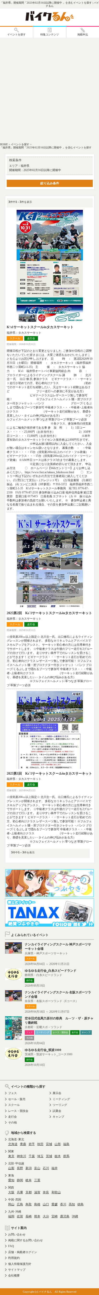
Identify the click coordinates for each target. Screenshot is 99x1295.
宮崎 (54, 1216)
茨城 (49, 1156)
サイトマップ (16, 1269)
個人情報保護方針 (19, 1264)
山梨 (11, 1168)
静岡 (20, 1180)
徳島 (80, 1204)
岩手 (32, 1144)
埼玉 (40, 1156)
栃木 (58, 1156)
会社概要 (14, 1275)
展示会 (57, 1093)
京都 (28, 1192)
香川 (63, 1204)
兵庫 (20, 1192)
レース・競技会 (18, 1111)
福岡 (11, 1216)
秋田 (40, 1144)
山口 (46, 1204)
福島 (66, 1144)
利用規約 (14, 1258)
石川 (46, 1168)
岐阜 (28, 1180)
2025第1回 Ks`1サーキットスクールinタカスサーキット (49, 773)
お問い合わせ (16, 1234)
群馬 (66, 1156)
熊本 (37, 1216)
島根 (37, 1204)
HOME (4, 144)
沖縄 (75, 1216)
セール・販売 (16, 1099)
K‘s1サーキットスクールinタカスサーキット (40, 327)
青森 (23, 1144)
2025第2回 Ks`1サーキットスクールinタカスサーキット (49, 613)
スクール (14, 1105)
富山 (37, 1168)
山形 (58, 1144)
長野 (20, 1168)
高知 (72, 1204)
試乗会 (57, 1111)
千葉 (32, 1156)
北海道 (13, 1144)
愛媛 (54, 1204)
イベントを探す (20, 144)
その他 (12, 1122)
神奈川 (21, 1156)
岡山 (11, 1204)
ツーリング (60, 1105)
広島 (20, 1204)
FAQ (11, 1246)
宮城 (49, 1144)
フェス (12, 1093)
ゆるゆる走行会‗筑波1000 (43, 1050)
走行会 (12, 1116)
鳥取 (28, 1204)
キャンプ (58, 1116)
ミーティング (61, 1099)
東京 (11, 1156)
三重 (37, 1180)
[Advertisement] (49, 89)
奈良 (46, 1192)
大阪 (11, 1192)
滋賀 (37, 1192)
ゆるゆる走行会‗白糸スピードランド (50, 970)
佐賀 (20, 1216)
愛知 (11, 1180)
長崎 (28, 1216)
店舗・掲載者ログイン (22, 1252)
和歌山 (56, 1192)
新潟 (28, 1168)
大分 (46, 1216)
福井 (54, 1168)
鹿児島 (64, 1216)
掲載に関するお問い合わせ (25, 1240)
